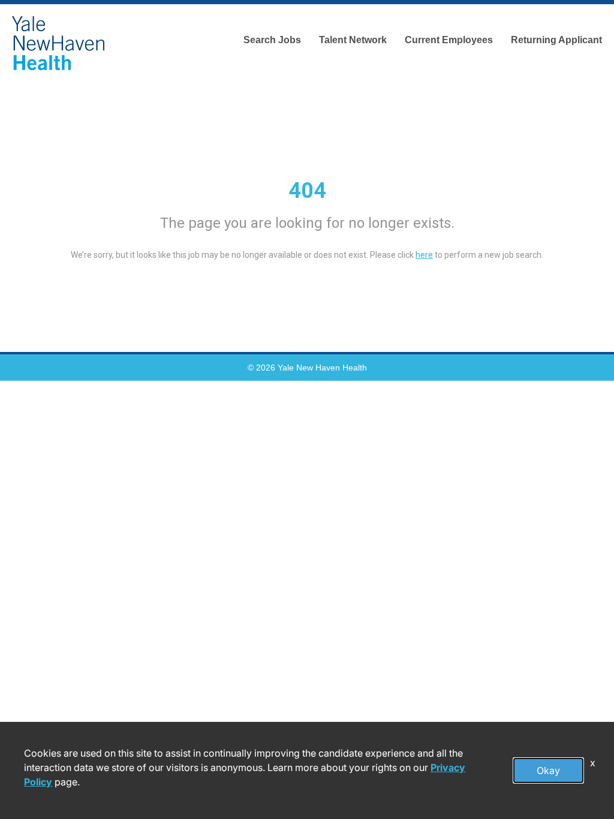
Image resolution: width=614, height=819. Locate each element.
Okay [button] (548, 770)
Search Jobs (272, 40)
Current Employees (449, 40)
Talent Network (353, 40)
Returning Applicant (556, 40)
